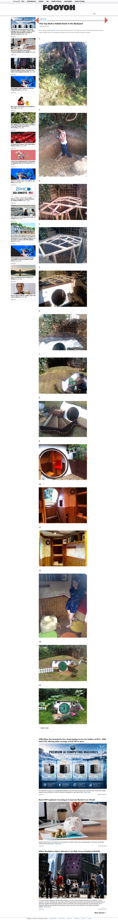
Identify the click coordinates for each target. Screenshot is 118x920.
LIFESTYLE (13, 36)
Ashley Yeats (55, 30)
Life (47, 1)
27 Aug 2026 (16, 1)
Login (94, 13)
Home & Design (80, 1)
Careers (89, 918)
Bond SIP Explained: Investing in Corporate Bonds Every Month (20, 51)
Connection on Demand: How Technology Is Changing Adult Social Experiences (23, 162)
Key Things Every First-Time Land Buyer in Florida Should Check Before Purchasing (23, 126)
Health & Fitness (56, 1)
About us (83, 918)
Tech (22, 1)
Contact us (69, 918)
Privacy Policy (61, 918)
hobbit (42, 728)
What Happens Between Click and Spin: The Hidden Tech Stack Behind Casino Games (22, 259)
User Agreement (52, 918)
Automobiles (68, 1)
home (46, 728)
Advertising (76, 918)
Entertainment (31, 1)
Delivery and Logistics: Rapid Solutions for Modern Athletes (22, 199)
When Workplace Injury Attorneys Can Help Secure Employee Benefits (22, 71)
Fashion (41, 1)
